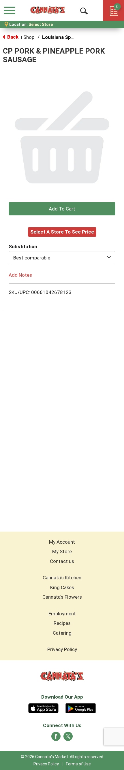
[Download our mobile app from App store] (43, 707)
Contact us (62, 561)
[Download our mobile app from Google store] (80, 707)
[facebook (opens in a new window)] (56, 738)
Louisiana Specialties (66, 37)
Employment (62, 614)
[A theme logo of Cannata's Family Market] (47, 10)
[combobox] (62, 257)
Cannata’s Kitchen (62, 578)
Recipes (62, 623)
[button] (62, 208)
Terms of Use (78, 764)
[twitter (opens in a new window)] (68, 738)
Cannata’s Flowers (62, 597)
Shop (28, 37)
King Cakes (62, 587)
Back (12, 37)
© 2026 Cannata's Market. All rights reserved (62, 756)
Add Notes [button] (20, 275)
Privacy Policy (62, 649)
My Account (62, 542)
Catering (62, 633)
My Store (62, 551)
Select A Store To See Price (62, 232)
